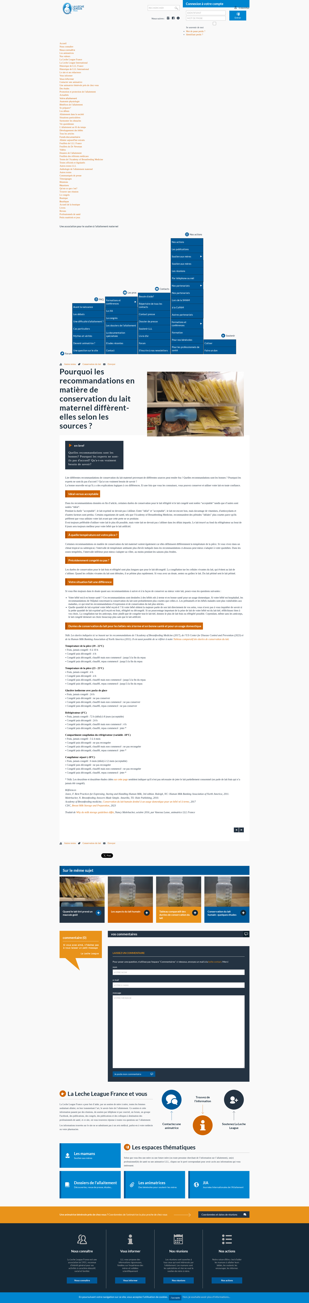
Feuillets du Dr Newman (71, 146)
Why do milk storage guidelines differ (95, 812)
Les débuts (64, 111)
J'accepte (175, 1297)
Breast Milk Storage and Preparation (90, 805)
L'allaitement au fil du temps (73, 127)
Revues (63, 211)
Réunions (64, 185)
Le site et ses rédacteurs (70, 72)
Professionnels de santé (70, 214)
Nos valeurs (65, 56)
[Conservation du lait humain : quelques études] (226, 892)
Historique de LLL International (74, 69)
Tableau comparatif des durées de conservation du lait (201, 639)
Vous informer (67, 79)
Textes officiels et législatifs (72, 163)
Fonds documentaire (70, 137)
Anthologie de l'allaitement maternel (76, 169)
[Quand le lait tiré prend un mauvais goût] (82, 892)
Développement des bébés (71, 130)
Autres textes (65, 172)
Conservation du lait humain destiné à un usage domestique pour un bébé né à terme (146, 801)
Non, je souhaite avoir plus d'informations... (206, 1296)
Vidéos (63, 150)
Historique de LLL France (71, 66)
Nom (115, 967)
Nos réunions (178, 1280)
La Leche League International (74, 63)
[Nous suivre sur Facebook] (172, 18)
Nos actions (227, 1280)
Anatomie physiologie (70, 101)
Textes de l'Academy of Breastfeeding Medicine (81, 159)
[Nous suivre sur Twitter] (177, 18)
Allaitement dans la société (72, 114)
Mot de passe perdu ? (195, 31)
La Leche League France (71, 59)
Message (117, 992)
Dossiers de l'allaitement (71, 153)
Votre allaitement (68, 98)
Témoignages (66, 179)
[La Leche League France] (73, 8)
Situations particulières (70, 117)
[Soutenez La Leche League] (234, 1100)
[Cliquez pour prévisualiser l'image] (195, 404)
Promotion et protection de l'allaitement (78, 92)
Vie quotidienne (67, 124)
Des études (64, 88)
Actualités (64, 95)
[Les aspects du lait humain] (130, 892)
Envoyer (111, 364)
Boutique (64, 201)
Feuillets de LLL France (71, 143)
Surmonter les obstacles (70, 121)
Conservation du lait (92, 364)
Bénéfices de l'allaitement (71, 104)
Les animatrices (67, 53)
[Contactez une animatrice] (172, 1100)
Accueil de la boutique (70, 204)
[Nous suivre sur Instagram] (167, 18)
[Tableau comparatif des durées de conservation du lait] (178, 892)
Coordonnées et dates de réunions (219, 1214)
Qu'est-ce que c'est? (68, 188)
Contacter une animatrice (71, 82)
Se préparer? (65, 108)
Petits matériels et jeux (70, 217)
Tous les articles (67, 133)
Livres (62, 208)
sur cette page (121, 779)
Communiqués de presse (70, 175)
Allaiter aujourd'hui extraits (72, 140)
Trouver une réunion (69, 192)
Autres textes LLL (68, 166)
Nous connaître (67, 50)
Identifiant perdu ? (194, 34)
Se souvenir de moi (195, 27)
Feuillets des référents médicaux (74, 156)
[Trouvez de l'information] (203, 1125)
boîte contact (214, 961)
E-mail (116, 980)
